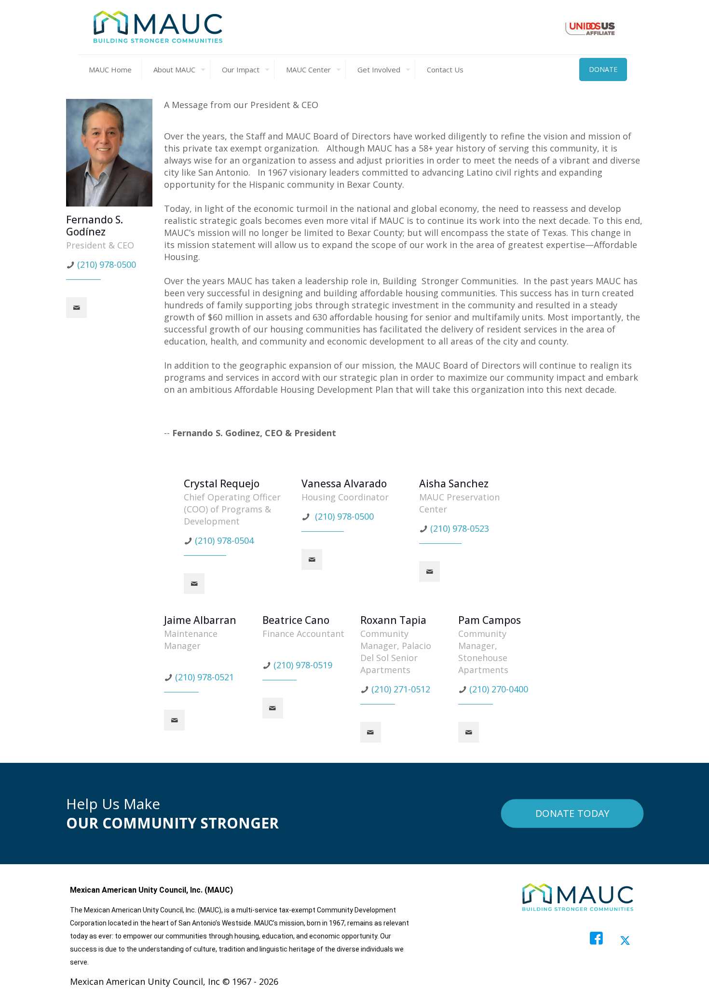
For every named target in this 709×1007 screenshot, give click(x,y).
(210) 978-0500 (106, 264)
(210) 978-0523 (459, 528)
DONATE (603, 69)
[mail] (76, 307)
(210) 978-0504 (224, 540)
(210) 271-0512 (400, 689)
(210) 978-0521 (204, 677)
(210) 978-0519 (302, 665)
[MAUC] (158, 27)
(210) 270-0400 (498, 689)
